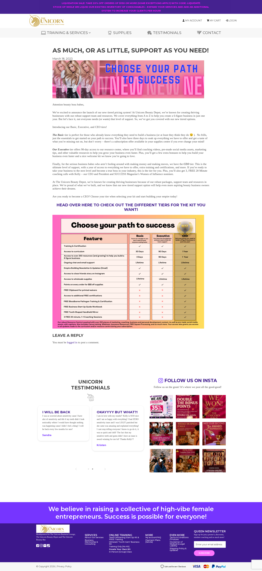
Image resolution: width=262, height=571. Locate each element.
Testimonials (167, 32)
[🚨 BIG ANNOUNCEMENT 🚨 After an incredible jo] (161, 406)
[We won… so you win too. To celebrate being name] (187, 406)
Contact (212, 32)
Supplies (122, 32)
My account (151, 538)
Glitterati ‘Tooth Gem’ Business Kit (124, 543)
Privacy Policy (64, 566)
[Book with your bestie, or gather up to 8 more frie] (161, 460)
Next (105, 469)
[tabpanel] (63, 430)
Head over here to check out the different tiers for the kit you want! (131, 207)
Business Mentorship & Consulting (91, 542)
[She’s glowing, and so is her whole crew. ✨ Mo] (161, 433)
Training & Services (67, 32)
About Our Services (94, 538)
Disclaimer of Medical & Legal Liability (177, 544)
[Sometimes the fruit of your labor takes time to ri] (214, 406)
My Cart (215, 20)
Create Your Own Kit (119, 549)
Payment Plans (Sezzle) (152, 541)
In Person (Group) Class (120, 552)
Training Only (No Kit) (119, 547)
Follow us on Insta (191, 381)
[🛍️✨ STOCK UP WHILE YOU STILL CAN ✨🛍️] (187, 460)
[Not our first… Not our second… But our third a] (214, 433)
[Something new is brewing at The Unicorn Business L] (187, 433)
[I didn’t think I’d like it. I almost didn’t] (214, 460)
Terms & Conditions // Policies (179, 539)
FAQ (159, 538)
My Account (193, 20)
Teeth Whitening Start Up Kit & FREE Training (124, 539)
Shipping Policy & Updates (178, 550)
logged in (72, 342)
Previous (76, 469)
